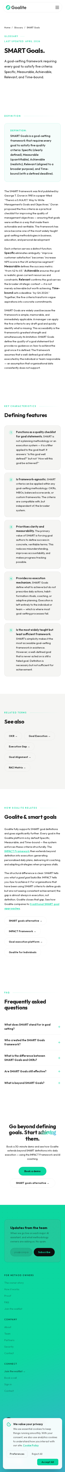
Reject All (37, 1454)
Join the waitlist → (14, 1371)
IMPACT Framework (17, 851)
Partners (9, 1340)
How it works (11, 1289)
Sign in (8, 1384)
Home (7, 27)
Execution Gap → (19, 746)
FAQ (6, 1302)
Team (7, 1333)
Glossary (18, 27)
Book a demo (32, 1171)
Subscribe (44, 1252)
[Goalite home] (16, 7)
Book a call (10, 1377)
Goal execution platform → (26, 941)
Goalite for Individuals (22, 952)
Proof (7, 1295)
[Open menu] (57, 7)
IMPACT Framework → (22, 931)
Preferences (17, 1454)
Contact (9, 1353)
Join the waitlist (13, 1308)
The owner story (14, 1282)
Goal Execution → (40, 736)
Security (9, 1346)
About (7, 1327)
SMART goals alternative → (25, 920)
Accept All (48, 1462)
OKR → (13, 736)
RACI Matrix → (17, 767)
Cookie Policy (31, 1445)
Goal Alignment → (20, 757)
